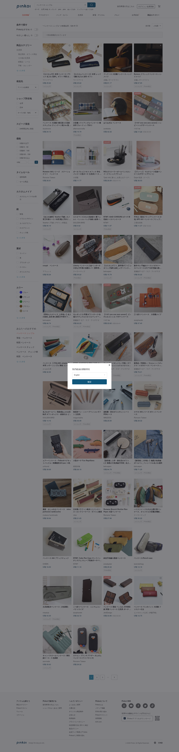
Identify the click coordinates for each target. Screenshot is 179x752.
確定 (89, 381)
